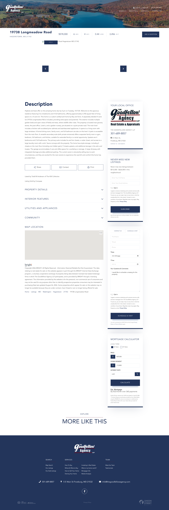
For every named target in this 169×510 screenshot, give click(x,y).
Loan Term (115, 344)
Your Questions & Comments (119, 268)
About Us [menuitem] (133, 11)
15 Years (125, 347)
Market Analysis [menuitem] (86, 474)
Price (112, 353)
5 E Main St (78, 482)
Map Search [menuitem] (49, 465)
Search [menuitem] (122, 11)
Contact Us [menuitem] (157, 11)
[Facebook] (84, 491)
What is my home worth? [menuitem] (89, 468)
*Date (112, 252)
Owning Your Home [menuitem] (71, 474)
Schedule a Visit (132, 231)
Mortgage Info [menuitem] (85, 471)
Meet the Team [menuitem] (110, 465)
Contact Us (114, 143)
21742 (66, 292)
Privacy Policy (123, 201)
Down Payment (116, 361)
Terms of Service (118, 324)
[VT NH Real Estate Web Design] (145, 502)
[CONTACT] (150, 34)
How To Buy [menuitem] (68, 465)
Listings (33, 292)
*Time (112, 260)
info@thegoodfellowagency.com (116, 482)
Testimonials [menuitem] (109, 468)
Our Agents (121, 143)
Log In (137, 8)
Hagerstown (57, 292)
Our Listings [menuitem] (49, 468)
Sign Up (145, 8)
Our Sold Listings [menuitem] (51, 471)
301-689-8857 (157, 8)
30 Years (116, 347)
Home (27, 292)
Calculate (125, 382)
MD (39, 292)
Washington (47, 292)
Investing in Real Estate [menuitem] (88, 465)
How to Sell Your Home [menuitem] (72, 471)
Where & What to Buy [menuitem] (71, 468)
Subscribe (125, 209)
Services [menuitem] (144, 11)
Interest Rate (115, 370)
